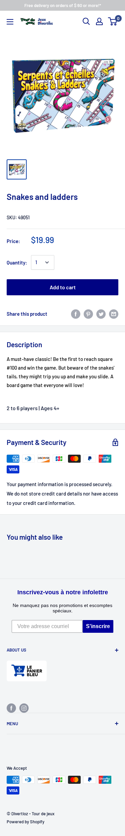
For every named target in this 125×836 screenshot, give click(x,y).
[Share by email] (113, 314)
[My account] (99, 21)
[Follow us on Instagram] (24, 708)
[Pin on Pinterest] (88, 314)
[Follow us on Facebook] (11, 708)
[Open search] (86, 21)
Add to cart (63, 287)
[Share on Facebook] (75, 314)
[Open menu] (10, 21)
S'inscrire (98, 626)
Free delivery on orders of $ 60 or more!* (62, 5)
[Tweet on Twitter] (101, 314)
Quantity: (17, 262)
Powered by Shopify (25, 821)
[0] (113, 21)
